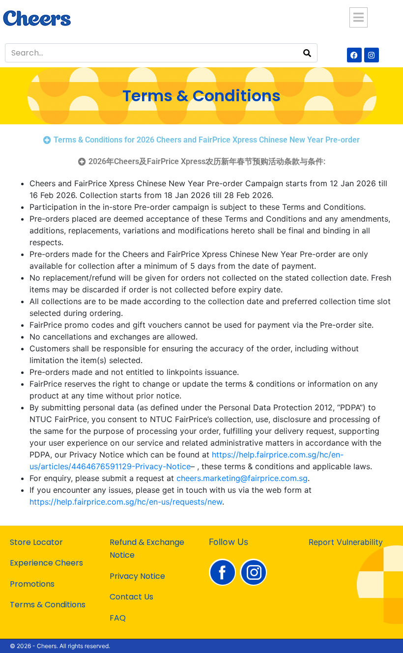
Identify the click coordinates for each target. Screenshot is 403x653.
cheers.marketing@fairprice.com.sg (242, 478)
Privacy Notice (137, 576)
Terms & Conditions (48, 604)
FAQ (118, 618)
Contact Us (131, 596)
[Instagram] (371, 55)
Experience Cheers (46, 562)
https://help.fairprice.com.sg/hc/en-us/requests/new (125, 502)
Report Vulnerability (346, 542)
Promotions (32, 584)
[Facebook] (354, 55)
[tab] (201, 140)
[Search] (307, 53)
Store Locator (36, 542)
